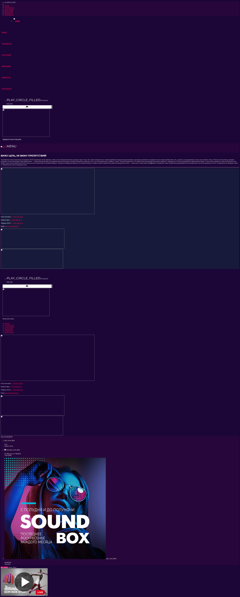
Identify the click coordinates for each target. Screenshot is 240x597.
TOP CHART (9, 9)
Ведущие (8, 11)
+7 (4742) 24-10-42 (17, 217)
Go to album (6, 437)
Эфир (6, 6)
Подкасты (9, 8)
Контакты (9, 15)
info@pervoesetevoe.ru (12, 226)
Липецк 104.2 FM (9, 107)
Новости (8, 13)
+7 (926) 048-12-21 (16, 220)
